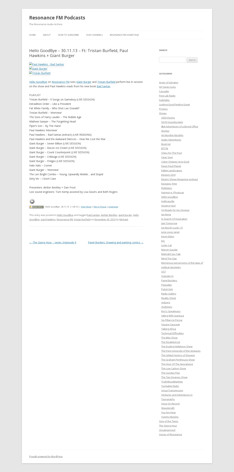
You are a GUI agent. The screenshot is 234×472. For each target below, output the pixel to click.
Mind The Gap (169, 258)
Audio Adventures (171, 139)
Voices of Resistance (170, 434)
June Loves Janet (170, 232)
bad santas (93, 215)
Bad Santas (103, 86)
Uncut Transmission (172, 390)
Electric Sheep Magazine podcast (179, 179)
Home (32, 34)
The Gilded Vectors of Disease (178, 355)
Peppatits (166, 284)
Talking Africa (168, 328)
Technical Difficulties (172, 333)
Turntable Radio (170, 386)
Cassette (164, 91)
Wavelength (168, 408)
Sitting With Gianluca (172, 315)
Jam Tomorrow (169, 223)
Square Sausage (170, 324)
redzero (165, 302)
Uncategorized (167, 430)
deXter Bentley (109, 215)
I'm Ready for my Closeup (175, 210)
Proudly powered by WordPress (46, 456)
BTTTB (164, 148)
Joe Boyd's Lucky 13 (172, 227)
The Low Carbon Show (173, 368)
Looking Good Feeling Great (174, 104)
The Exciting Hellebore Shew (177, 346)
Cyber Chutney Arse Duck (175, 161)
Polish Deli (167, 289)
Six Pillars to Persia (171, 320)
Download (113, 206)
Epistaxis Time (169, 183)
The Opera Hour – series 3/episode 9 (52, 242)
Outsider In (167, 276)
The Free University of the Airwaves (181, 350)
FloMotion (166, 188)
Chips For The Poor (171, 153)
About (47, 34)
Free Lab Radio (167, 95)
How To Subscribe (68, 34)
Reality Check (168, 298)
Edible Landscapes (171, 170)
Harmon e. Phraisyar (172, 192)
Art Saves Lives (167, 87)
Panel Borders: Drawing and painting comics (116, 242)
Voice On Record (170, 403)
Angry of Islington (168, 82)
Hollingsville (167, 201)
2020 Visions (168, 117)
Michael (123, 219)
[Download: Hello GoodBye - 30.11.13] (36, 206)
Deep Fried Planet (171, 166)
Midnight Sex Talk (171, 254)
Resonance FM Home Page (124, 34)
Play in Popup (100, 206)
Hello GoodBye (38, 82)
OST (163, 271)
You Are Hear (168, 412)
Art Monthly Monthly (172, 135)
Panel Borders (169, 280)
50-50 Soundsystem (172, 122)
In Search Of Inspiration (174, 219)
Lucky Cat (166, 245)
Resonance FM (60, 82)
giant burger (125, 215)
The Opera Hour (168, 425)
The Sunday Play (170, 372)
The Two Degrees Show (174, 377)
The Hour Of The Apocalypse (177, 364)
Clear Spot (167, 157)
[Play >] (32, 201)
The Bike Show (169, 337)
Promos (163, 109)
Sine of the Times (168, 421)
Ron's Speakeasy (171, 311)
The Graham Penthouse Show (178, 359)
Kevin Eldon (167, 236)
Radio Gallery (168, 293)
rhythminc (166, 306)
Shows (163, 113)
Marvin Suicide (169, 249)
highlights (164, 100)
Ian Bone (166, 214)
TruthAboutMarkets (172, 381)
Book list (166, 144)
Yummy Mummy (170, 416)
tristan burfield (82, 219)
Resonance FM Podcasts (57, 17)
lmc (163, 241)
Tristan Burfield (106, 82)
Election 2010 (168, 175)
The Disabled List (170, 342)
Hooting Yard (168, 205)
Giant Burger (83, 82)
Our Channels (94, 34)
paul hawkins (48, 219)
